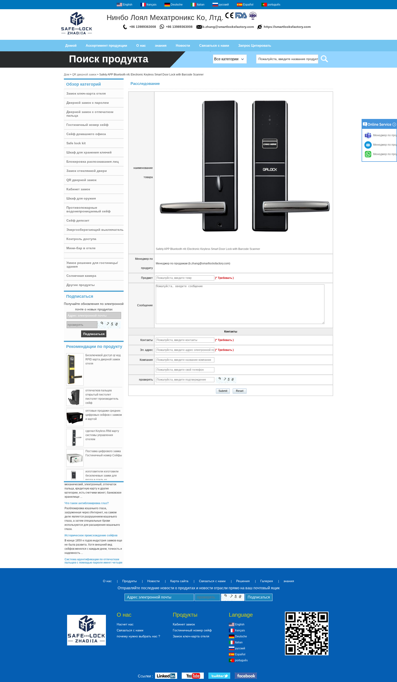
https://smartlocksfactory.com (287, 27)
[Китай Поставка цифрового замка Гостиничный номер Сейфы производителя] (75, 458)
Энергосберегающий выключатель (95, 229)
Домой (71, 45)
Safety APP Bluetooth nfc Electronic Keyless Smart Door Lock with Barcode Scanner (208, 249)
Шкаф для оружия (81, 198)
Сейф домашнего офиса (86, 134)
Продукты (129, 581)
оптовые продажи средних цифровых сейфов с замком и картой (103, 415)
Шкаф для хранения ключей (89, 152)
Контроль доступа (81, 239)
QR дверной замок (84, 74)
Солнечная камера (81, 275)
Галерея (266, 581)
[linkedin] (166, 676)
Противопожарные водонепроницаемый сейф (88, 209)
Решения (243, 581)
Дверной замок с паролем (87, 102)
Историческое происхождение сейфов (91, 531)
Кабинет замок (78, 189)
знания (161, 45)
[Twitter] (219, 676)
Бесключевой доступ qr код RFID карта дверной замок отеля (103, 359)
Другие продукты (80, 285)
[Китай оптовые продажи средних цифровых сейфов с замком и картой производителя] (75, 417)
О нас (141, 45)
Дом (66, 74)
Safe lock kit (76, 143)
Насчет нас (125, 624)
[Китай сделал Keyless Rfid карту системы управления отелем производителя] (75, 437)
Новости (183, 45)
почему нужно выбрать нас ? (138, 636)
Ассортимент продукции (106, 45)
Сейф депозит (77, 220)
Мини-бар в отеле (81, 248)
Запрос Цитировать (254, 45)
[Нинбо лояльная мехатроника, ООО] (77, 36)
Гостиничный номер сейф (87, 125)
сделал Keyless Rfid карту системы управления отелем (102, 435)
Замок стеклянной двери (86, 171)
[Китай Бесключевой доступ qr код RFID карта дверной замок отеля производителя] (75, 369)
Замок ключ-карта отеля (86, 93)
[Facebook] (246, 676)
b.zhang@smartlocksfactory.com (228, 27)
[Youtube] (193, 676)
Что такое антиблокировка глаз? (87, 499)
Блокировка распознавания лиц (92, 161)
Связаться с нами (214, 45)
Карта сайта (179, 581)
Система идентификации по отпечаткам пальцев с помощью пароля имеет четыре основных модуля (93, 559)
